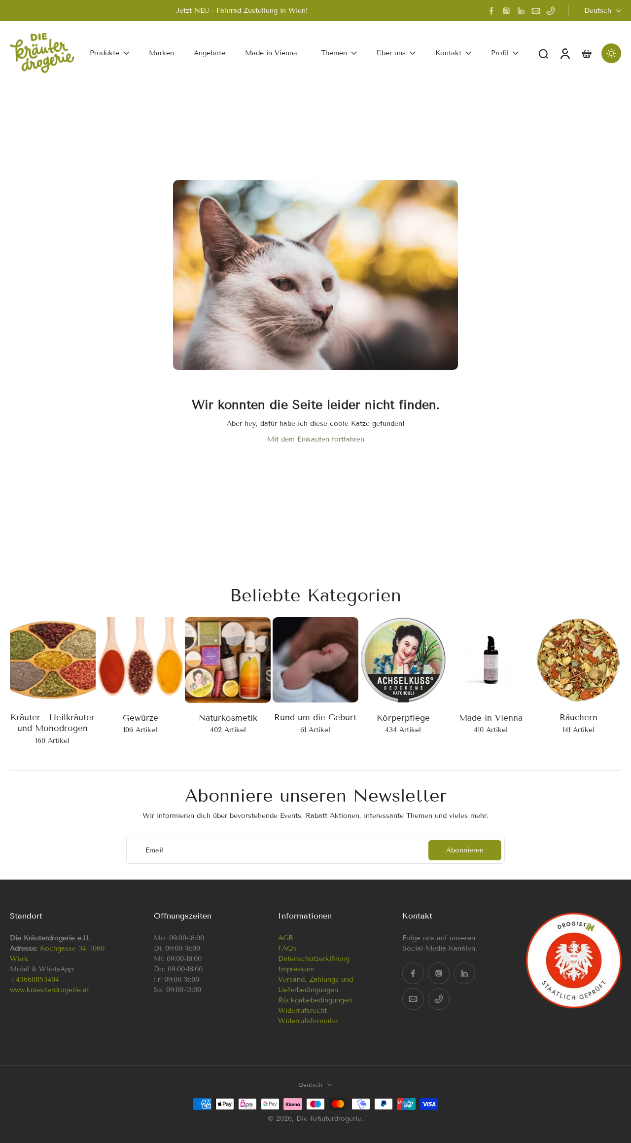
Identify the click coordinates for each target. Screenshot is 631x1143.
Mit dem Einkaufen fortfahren (315, 439)
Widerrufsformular (308, 1021)
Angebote (209, 53)
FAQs (287, 948)
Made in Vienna (271, 53)
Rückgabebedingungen (315, 1000)
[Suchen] (543, 53)
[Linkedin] (521, 11)
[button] (67, 916)
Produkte (104, 53)
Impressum (296, 969)
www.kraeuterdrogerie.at (49, 990)
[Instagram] (506, 11)
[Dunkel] (611, 53)
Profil (500, 53)
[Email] (535, 11)
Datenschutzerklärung (314, 959)
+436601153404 (34, 979)
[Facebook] (491, 11)
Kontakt (448, 53)
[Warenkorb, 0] (586, 53)
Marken (161, 53)
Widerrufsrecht (302, 1010)
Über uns (391, 53)
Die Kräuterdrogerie (328, 1118)
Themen (334, 53)
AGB (285, 938)
